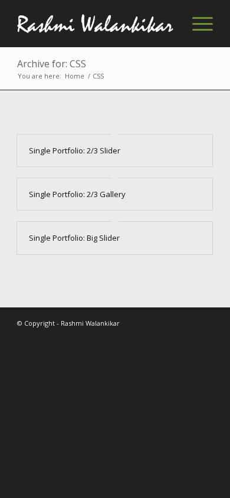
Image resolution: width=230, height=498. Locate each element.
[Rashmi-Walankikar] (95, 23)
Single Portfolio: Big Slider (74, 237)
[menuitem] (196, 23)
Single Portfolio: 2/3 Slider (74, 150)
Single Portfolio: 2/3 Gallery (77, 194)
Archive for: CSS (51, 63)
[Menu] (196, 23)
